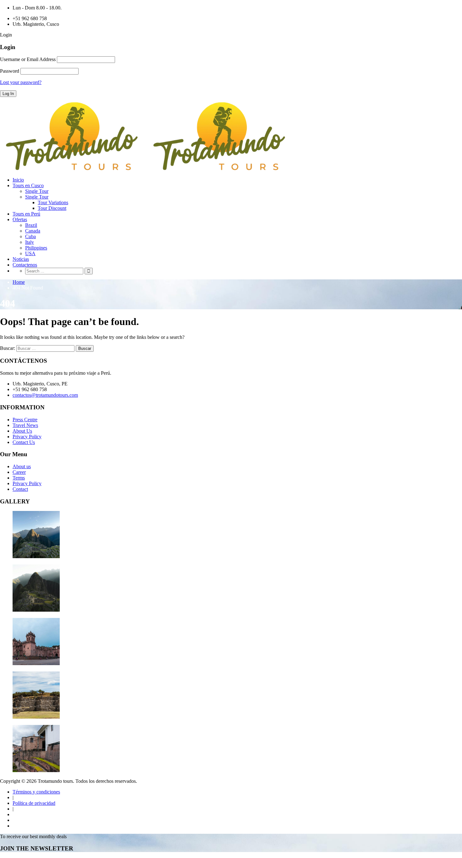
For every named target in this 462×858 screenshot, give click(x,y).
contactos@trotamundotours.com (45, 395)
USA (30, 253)
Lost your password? (20, 82)
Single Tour (36, 191)
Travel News (25, 425)
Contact (20, 489)
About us (22, 466)
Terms (19, 477)
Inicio (18, 179)
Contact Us (24, 442)
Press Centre (25, 419)
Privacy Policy (27, 436)
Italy (29, 242)
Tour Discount (52, 208)
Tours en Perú (26, 213)
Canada (32, 230)
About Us (22, 431)
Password (9, 71)
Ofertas (20, 219)
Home (19, 282)
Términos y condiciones (36, 791)
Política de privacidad (34, 803)
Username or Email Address (28, 59)
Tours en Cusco (28, 185)
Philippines (36, 247)
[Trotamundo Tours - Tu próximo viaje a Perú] (147, 169)
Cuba (30, 236)
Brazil (31, 225)
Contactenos (25, 264)
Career (19, 472)
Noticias (21, 259)
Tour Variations (53, 202)
